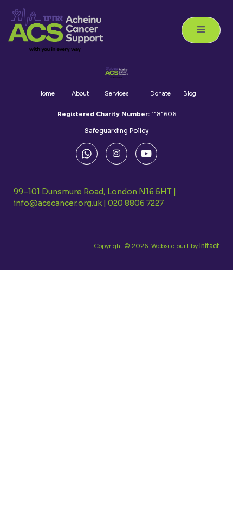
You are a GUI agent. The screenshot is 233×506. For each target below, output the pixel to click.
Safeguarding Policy (117, 130)
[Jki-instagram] (116, 154)
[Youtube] (146, 154)
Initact (209, 246)
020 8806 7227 (136, 203)
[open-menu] (201, 30)
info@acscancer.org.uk (58, 203)
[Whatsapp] (87, 154)
